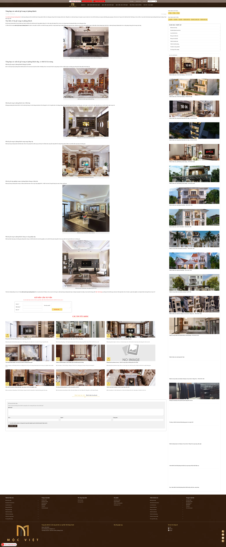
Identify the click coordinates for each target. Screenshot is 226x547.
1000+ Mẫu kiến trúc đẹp (93, 4)
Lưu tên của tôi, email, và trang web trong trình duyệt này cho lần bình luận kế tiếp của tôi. (28, 423)
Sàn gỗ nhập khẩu (117, 501)
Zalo (170, 527)
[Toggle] (38, 500)
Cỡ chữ (162, 14)
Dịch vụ (83, 4)
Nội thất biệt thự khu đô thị (175, 30)
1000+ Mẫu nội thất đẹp (108, 4)
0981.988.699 (77, 1)
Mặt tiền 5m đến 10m (195, 19)
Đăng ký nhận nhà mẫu (99, 1)
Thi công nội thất (80, 501)
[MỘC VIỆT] (73, 5)
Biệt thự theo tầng (173, 27)
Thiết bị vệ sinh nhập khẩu (118, 503)
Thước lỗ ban (138, 1)
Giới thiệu (131, 1)
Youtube (170, 530)
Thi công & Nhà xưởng (135, 4)
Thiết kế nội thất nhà (174, 41)
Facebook (170, 528)
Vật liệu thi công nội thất (175, 46)
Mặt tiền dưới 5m (187, 19)
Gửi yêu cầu (56, 309)
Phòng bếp (43, 506)
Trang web (115, 417)
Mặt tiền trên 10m (203, 19)
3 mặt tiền (180, 19)
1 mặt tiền (170, 19)
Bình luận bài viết (80, 395)
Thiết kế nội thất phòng (174, 44)
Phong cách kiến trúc (174, 35)
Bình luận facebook (91, 395)
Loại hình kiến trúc (173, 33)
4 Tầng (178, 13)
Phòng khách (44, 504)
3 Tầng (174, 13)
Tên (9, 417)
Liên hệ (144, 1)
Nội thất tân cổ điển (45, 501)
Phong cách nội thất (174, 38)
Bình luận (10, 407)
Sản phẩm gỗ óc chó (117, 504)
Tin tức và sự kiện (148, 4)
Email (62, 417)
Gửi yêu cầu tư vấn (86, 1)
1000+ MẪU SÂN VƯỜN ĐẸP (122, 4)
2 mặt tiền (175, 19)
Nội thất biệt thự (44, 503)
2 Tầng (170, 13)
